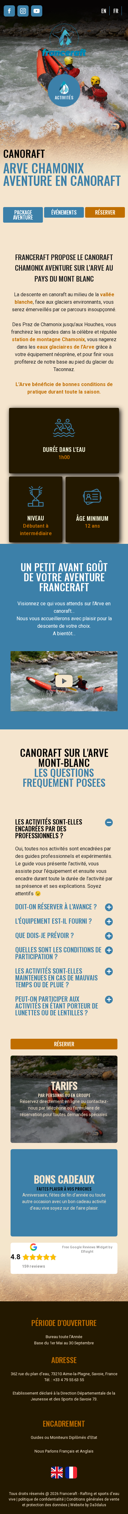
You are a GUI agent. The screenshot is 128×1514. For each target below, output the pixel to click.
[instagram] (23, 11)
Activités (64, 97)
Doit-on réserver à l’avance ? (56, 906)
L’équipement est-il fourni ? (53, 921)
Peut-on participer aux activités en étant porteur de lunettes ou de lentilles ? (56, 1005)
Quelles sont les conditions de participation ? (58, 953)
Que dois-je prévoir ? (44, 935)
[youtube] (36, 11)
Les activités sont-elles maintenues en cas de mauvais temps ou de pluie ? (56, 977)
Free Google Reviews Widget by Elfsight (87, 1249)
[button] (105, 212)
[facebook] (9, 11)
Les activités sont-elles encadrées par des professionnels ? (48, 828)
